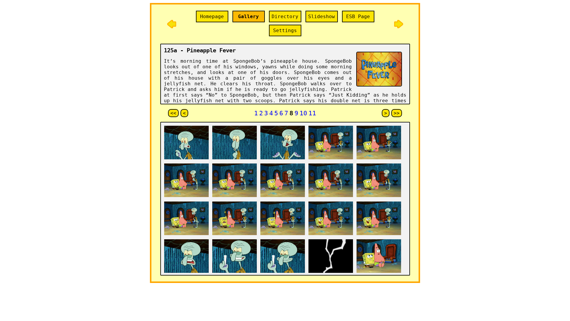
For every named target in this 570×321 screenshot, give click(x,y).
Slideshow (321, 16)
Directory (285, 16)
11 (312, 113)
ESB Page (358, 16)
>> (397, 113)
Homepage (212, 16)
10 (303, 113)
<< (173, 113)
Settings (285, 30)
